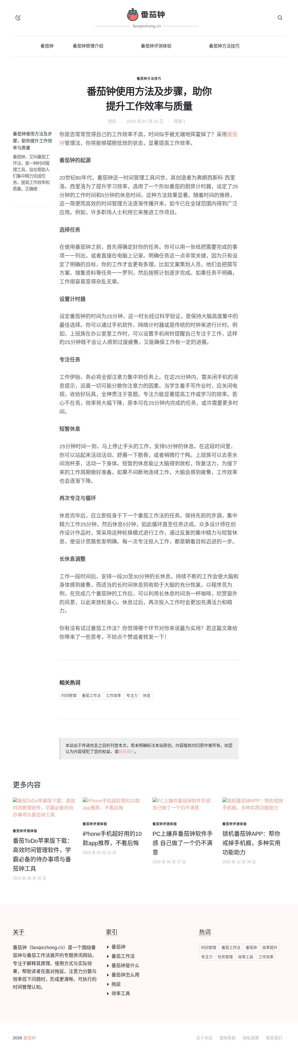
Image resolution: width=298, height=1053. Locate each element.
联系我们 (126, 751)
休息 (146, 695)
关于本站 (204, 1038)
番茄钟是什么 (125, 965)
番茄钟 (118, 946)
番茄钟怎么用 (125, 974)
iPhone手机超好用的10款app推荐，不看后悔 (112, 838)
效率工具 (120, 993)
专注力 (132, 695)
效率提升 (269, 947)
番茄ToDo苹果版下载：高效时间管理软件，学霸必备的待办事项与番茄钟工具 (43, 855)
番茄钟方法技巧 (149, 78)
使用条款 (227, 1038)
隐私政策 (251, 1038)
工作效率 (113, 695)
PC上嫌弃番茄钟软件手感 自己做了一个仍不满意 (182, 843)
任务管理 (225, 957)
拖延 (116, 984)
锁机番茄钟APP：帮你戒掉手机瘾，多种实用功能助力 (251, 843)
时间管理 (69, 695)
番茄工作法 (91, 695)
